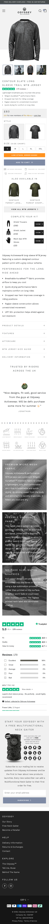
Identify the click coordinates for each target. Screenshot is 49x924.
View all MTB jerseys (23, 209)
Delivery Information (12, 843)
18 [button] (46, 423)
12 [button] (31, 423)
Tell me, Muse (8, 868)
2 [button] (4, 423)
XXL (40, 149)
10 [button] (25, 423)
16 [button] (41, 423)
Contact (6, 851)
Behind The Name (10, 872)
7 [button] (17, 423)
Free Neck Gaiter (10, 826)
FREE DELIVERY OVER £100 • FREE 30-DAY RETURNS (24, 2)
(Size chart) (18, 144)
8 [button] (20, 423)
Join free (37, 115)
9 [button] (23, 423)
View (38, 224)
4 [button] (10, 423)
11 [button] (28, 423)
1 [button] (2, 423)
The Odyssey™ (9, 864)
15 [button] (39, 423)
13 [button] (33, 423)
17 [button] (44, 423)
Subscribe (23, 800)
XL (31, 149)
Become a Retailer (11, 830)
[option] (24, 40)
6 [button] (15, 423)
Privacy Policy (17, 921)
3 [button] (7, 423)
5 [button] (12, 423)
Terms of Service (30, 921)
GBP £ (23, 900)
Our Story (7, 821)
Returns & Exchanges (12, 847)
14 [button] (36, 423)
